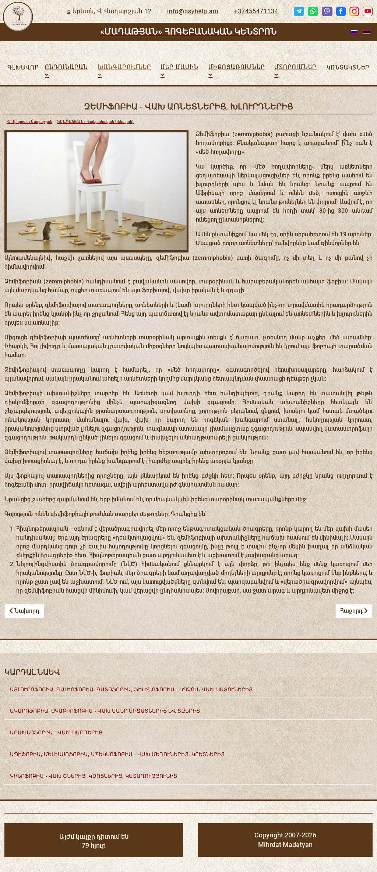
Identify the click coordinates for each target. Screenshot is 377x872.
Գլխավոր (23, 67)
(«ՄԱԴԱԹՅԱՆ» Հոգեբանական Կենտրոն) (70, 122)
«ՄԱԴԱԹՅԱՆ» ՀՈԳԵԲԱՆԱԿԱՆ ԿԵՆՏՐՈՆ (188, 32)
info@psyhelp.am (192, 11)
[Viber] (327, 11)
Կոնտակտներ (348, 67)
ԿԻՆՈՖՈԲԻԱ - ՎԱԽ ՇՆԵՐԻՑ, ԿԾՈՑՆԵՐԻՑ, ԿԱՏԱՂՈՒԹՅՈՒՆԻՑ (93, 775)
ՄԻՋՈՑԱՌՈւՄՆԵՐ (236, 67)
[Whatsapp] (313, 11)
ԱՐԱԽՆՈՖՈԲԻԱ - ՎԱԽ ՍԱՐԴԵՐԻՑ (56, 732)
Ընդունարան (66, 67)
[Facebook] (341, 11)
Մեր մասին (179, 67)
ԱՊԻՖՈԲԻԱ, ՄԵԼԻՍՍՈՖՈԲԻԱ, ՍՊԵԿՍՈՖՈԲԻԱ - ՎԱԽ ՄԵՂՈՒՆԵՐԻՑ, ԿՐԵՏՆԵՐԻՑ (117, 754)
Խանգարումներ (124, 67)
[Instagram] (354, 11)
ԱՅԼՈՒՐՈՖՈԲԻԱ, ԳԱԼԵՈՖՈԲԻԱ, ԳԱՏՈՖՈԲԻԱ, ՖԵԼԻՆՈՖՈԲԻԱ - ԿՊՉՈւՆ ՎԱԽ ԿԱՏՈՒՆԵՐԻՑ (131, 689)
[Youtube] (368, 11)
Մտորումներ (295, 67)
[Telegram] (299, 11)
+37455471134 (256, 11)
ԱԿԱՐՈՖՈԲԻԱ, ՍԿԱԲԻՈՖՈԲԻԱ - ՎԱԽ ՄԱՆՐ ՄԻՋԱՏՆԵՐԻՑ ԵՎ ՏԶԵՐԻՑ (105, 710)
